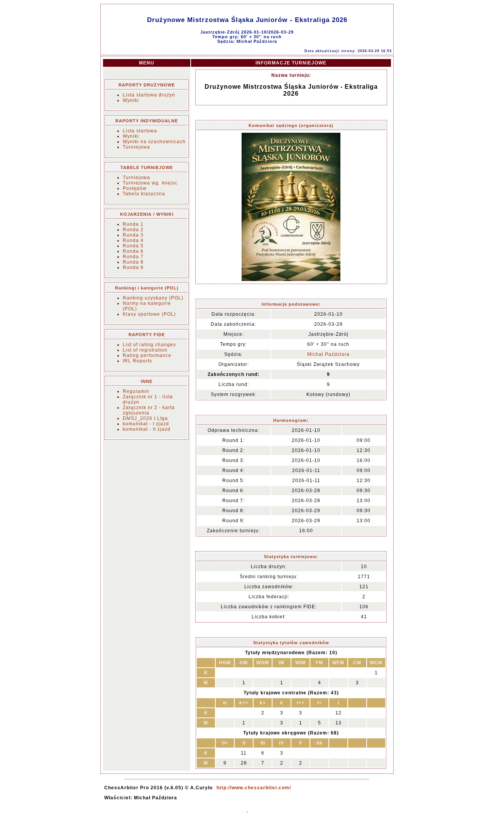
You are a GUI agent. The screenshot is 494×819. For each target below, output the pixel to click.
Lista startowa (140, 131)
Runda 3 (133, 235)
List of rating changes (149, 344)
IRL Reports (137, 361)
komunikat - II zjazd (147, 429)
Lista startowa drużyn (149, 95)
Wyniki (131, 100)
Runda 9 (133, 267)
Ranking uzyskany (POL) (153, 298)
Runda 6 (133, 251)
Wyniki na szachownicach (154, 141)
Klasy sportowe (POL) (149, 314)
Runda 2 (133, 229)
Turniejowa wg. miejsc (150, 183)
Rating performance (147, 355)
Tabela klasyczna (144, 193)
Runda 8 (133, 262)
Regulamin (136, 391)
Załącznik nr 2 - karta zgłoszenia (149, 410)
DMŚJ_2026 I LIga (145, 418)
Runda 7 (133, 256)
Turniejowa (136, 147)
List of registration (145, 350)
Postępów (135, 188)
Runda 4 (133, 240)
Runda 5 (133, 246)
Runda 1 (133, 224)
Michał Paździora (328, 354)
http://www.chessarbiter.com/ (254, 787)
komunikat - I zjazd (146, 423)
